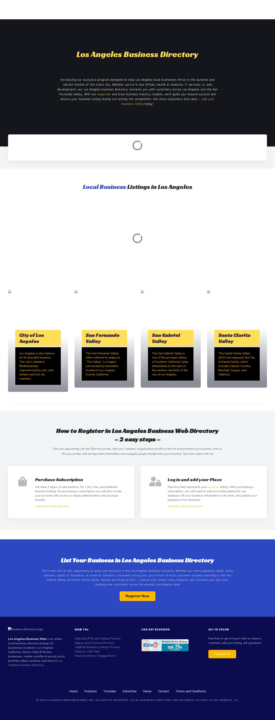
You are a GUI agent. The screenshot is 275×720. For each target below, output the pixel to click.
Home (73, 691)
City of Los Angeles (31, 338)
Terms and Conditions (191, 691)
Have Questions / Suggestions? (95, 656)
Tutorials (109, 691)
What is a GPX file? (87, 651)
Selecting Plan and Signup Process (98, 638)
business (213, 487)
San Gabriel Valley (166, 338)
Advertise (130, 691)
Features (90, 691)
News (147, 691)
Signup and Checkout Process (94, 643)
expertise (104, 94)
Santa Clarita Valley (234, 338)
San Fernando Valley (103, 338)
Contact (163, 691)
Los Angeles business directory (35, 663)
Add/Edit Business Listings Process (97, 647)
